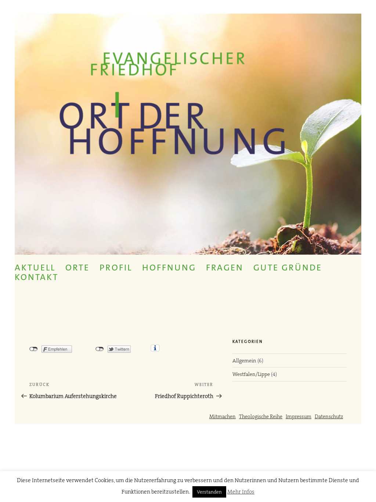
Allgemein (244, 360)
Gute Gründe (287, 267)
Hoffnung (169, 267)
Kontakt (36, 277)
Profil (116, 267)
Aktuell (35, 267)
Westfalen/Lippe (251, 374)
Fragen (224, 267)
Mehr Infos (240, 491)
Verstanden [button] (209, 492)
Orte (77, 267)
